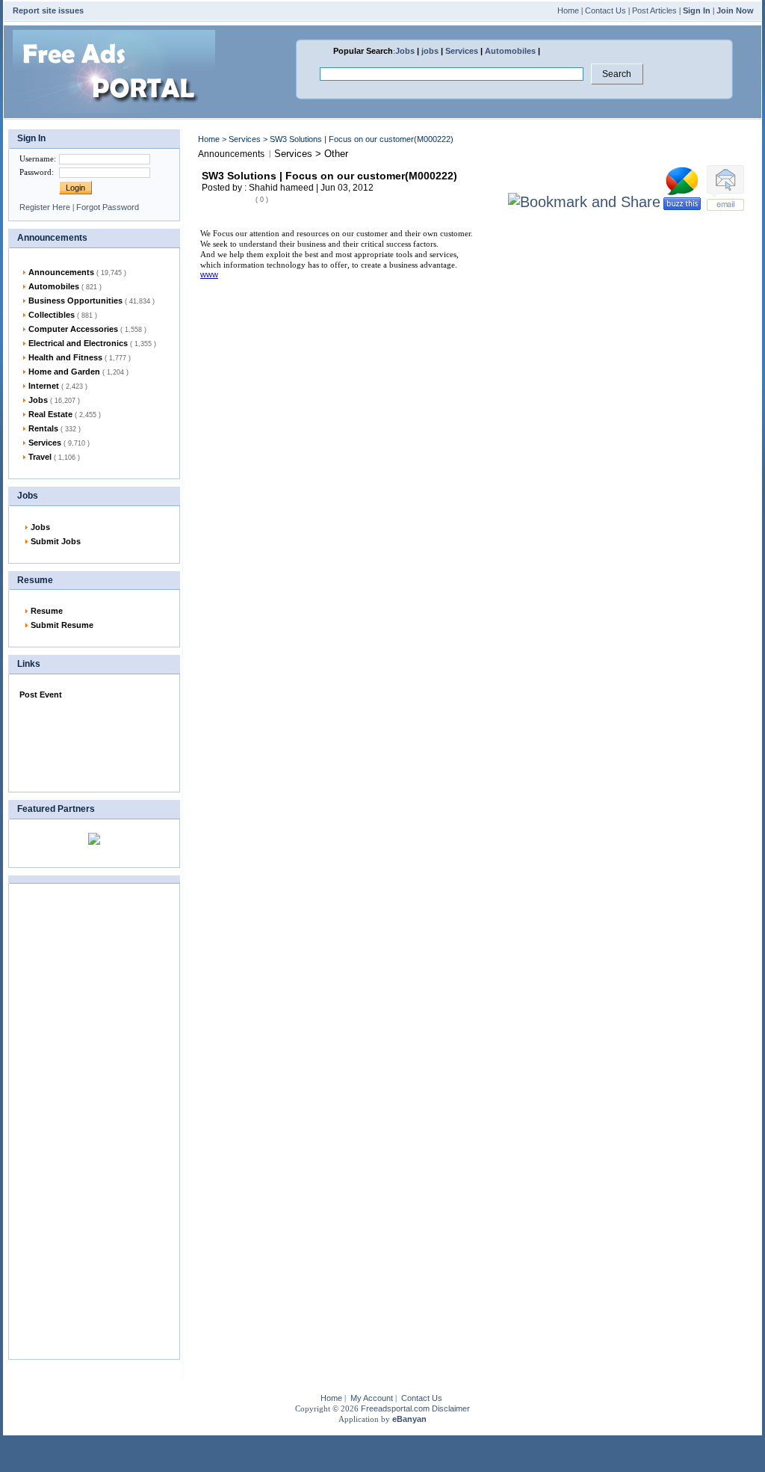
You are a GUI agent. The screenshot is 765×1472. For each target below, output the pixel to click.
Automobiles (510, 50)
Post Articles (654, 10)
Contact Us (605, 10)
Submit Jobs (56, 541)
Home (568, 10)
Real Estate (64, 414)
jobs (430, 50)
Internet (57, 385)
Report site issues (48, 10)
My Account (371, 1398)
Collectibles (62, 314)
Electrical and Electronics (92, 343)
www (209, 274)
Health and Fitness (79, 357)
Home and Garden (78, 371)
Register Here (44, 207)
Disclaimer (451, 1408)
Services (461, 50)
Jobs (405, 50)
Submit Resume (62, 624)
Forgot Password (107, 207)
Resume (47, 610)
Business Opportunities (91, 300)
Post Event (40, 694)
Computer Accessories (87, 328)
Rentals (54, 428)
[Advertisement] (94, 742)
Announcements (77, 272)
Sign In (696, 10)
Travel (54, 456)
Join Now (735, 10)
